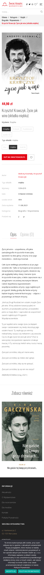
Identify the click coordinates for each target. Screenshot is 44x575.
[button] (38, 36)
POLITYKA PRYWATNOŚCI (29, 571)
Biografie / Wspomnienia (28, 211)
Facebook (27, 4)
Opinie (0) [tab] (27, 234)
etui (4, 147)
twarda (23, 147)
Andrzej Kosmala (25, 173)
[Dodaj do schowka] (31, 157)
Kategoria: (6, 211)
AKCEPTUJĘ (11, 571)
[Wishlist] (35, 4)
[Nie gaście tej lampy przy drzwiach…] (22, 431)
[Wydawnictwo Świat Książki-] (12, 4)
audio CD (7, 134)
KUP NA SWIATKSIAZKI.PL (14, 157)
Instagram (32, 4)
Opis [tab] (13, 234)
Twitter (29, 4)
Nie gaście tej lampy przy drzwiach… (22, 467)
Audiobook (27, 129)
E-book (16, 129)
